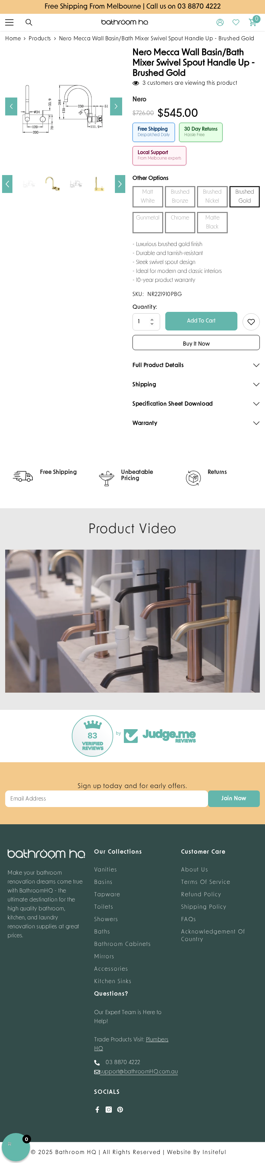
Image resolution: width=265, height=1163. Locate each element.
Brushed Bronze (180, 197)
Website (179, 1152)
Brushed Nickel (212, 197)
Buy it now (196, 344)
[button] (11, 106)
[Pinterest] (120, 1109)
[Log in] (220, 22)
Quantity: (144, 307)
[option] (63, 106)
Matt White (148, 197)
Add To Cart (201, 321)
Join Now (234, 799)
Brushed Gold (244, 197)
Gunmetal (147, 218)
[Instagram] (109, 1109)
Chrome (180, 218)
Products (40, 39)
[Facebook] (97, 1109)
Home (13, 39)
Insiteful (214, 1152)
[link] (45, 476)
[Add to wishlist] (251, 321)
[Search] (29, 22)
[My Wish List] (236, 22)
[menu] (9, 22)
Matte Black (212, 222)
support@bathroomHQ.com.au (139, 1072)
